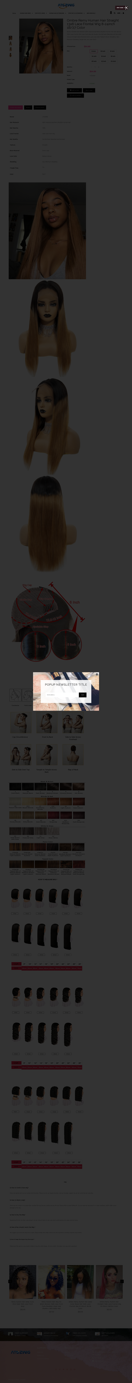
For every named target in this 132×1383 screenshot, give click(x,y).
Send (82, 695)
